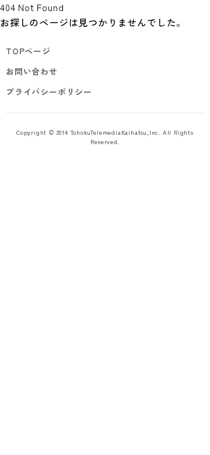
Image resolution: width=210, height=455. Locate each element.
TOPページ (28, 51)
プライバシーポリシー (49, 91)
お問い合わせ (32, 71)
